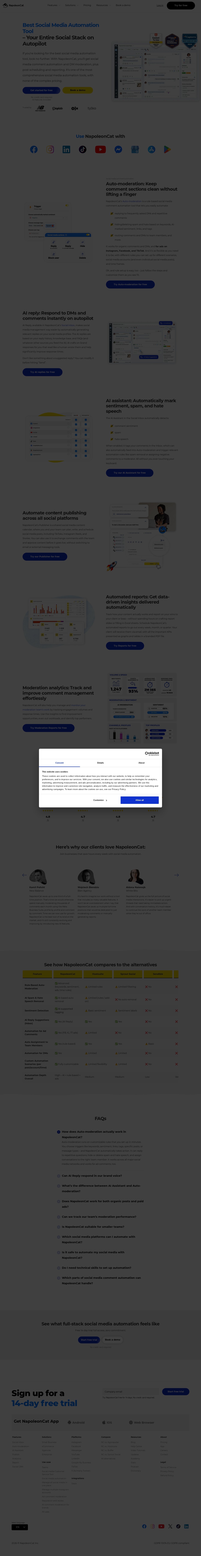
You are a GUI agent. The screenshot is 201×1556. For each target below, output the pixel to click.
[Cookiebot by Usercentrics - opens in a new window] (147, 754)
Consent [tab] (59, 763)
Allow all (140, 800)
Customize (98, 800)
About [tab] (142, 763)
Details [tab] (100, 763)
